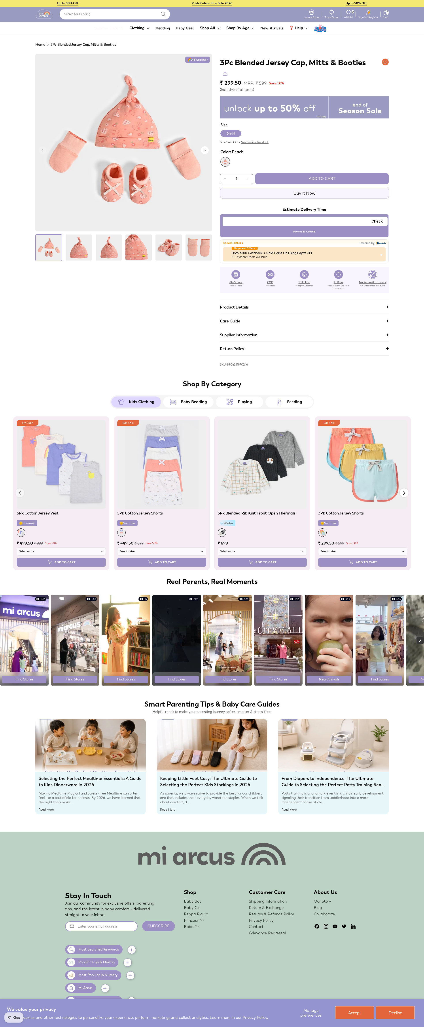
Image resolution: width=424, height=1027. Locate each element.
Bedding (163, 28)
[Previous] (42, 150)
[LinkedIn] (353, 926)
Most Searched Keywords (98, 949)
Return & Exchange (266, 907)
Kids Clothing (141, 401)
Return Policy (232, 348)
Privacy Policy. (255, 1017)
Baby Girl (192, 907)
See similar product (255, 142)
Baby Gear (185, 28)
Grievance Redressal (267, 933)
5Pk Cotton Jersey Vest (38, 513)
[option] (123, 144)
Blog (318, 907)
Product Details (234, 307)
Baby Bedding (194, 401)
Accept (354, 1012)
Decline (395, 1012)
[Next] (205, 150)
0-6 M (231, 133)
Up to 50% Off (67, 3)
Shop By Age (238, 27)
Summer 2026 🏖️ (109, 28)
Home (40, 44)
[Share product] (225, 73)
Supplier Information (238, 334)
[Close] (163, 14)
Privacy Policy (261, 920)
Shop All (208, 27)
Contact (256, 926)
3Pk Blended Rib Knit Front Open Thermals (256, 513)
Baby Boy (192, 901)
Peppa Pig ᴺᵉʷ (196, 913)
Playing (245, 401)
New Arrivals (271, 28)
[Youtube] (335, 926)
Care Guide (230, 321)
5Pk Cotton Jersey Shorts (140, 513)
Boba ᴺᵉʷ (191, 926)
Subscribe (159, 926)
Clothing (137, 27)
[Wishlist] (348, 12)
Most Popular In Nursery (97, 975)
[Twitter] (344, 926)
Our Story (322, 901)
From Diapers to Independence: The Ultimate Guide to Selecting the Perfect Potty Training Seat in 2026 (332, 784)
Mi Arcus (85, 987)
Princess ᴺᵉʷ (194, 920)
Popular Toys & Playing (96, 962)
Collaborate (324, 913)
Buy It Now (304, 193)
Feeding (294, 401)
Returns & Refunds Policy (271, 913)
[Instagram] (326, 926)
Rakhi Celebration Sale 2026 (212, 3)
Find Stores (24, 679)
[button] (404, 492)
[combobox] (115, 14)
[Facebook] (316, 926)
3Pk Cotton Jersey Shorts (341, 513)
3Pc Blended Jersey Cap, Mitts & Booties (83, 44)
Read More (46, 809)
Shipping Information (268, 901)
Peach (225, 162)
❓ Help (296, 27)
